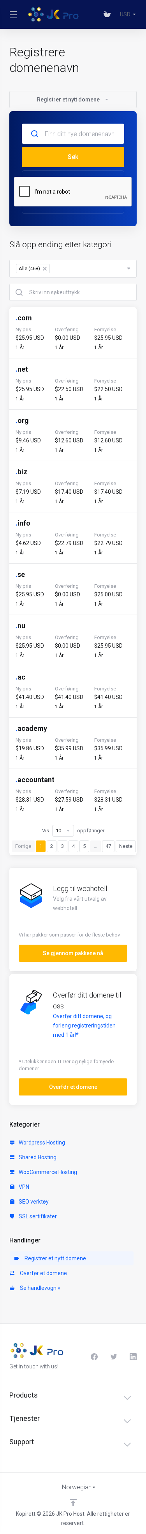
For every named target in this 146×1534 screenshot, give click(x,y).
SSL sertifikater (37, 1216)
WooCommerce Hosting (47, 1172)
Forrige (23, 846)
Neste (125, 846)
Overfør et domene (42, 1273)
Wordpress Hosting (41, 1142)
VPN (23, 1187)
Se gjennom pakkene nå (73, 953)
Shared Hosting (37, 1157)
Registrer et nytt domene (54, 1258)
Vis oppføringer (73, 830)
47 (108, 846)
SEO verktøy (33, 1202)
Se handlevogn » (39, 1288)
